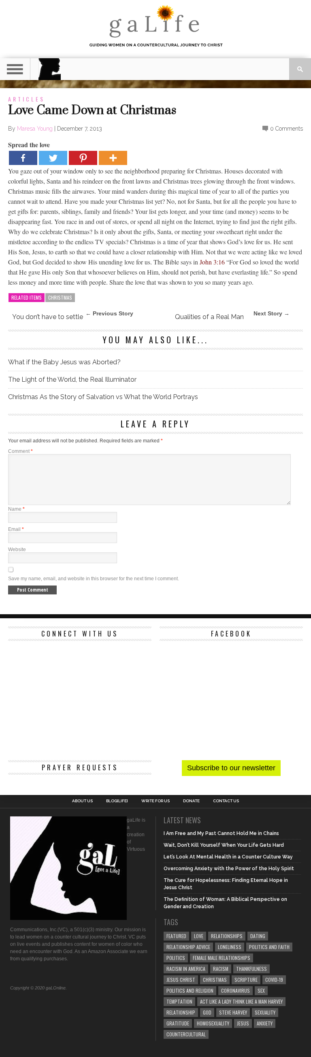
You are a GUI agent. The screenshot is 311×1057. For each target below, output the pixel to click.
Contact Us (226, 801)
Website (17, 549)
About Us (82, 801)
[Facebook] (23, 158)
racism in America (185, 968)
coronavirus (235, 990)
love (198, 935)
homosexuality (213, 1023)
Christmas (60, 297)
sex (261, 990)
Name (16, 509)
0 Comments (286, 128)
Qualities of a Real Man (209, 317)
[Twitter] (53, 158)
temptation (179, 1001)
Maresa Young (35, 128)
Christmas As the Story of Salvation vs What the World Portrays (103, 397)
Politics (175, 957)
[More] (113, 158)
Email (16, 529)
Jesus (243, 1023)
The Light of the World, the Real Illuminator (72, 379)
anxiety (265, 1023)
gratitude (177, 1023)
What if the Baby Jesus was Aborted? (64, 362)
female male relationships (221, 957)
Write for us (155, 801)
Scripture (246, 979)
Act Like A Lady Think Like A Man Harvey (241, 1001)
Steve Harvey (233, 1012)
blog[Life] (117, 801)
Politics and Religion (189, 990)
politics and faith (269, 946)
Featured (176, 935)
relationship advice (188, 946)
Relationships (227, 935)
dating (257, 935)
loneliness (229, 946)
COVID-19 (274, 979)
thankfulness (251, 968)
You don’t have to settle (47, 317)
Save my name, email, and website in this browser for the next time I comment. (93, 578)
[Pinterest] (83, 158)
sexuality (265, 1012)
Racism (220, 968)
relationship (180, 1012)
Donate (191, 801)
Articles (26, 99)
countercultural (186, 1034)
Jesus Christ (180, 979)
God (207, 1012)
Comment (20, 451)
